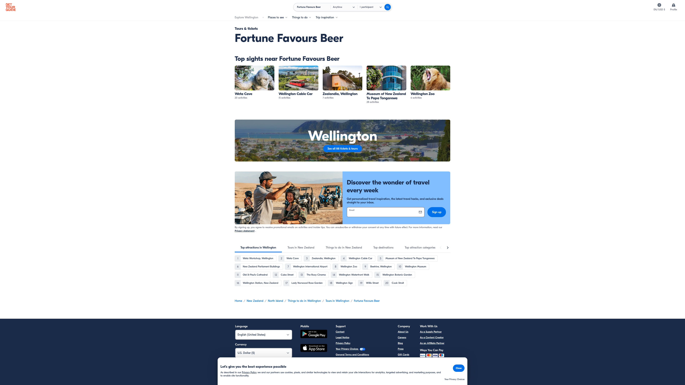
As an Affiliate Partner (432, 343)
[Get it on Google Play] (313, 334)
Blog (400, 343)
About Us (403, 331)
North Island (275, 300)
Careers (402, 337)
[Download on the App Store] (313, 348)
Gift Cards (403, 354)
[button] (254, 83)
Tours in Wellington (337, 300)
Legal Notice (342, 337)
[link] (254, 83)
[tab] (258, 247)
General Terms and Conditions (352, 354)
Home (238, 300)
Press (401, 348)
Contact (340, 331)
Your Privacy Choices (347, 348)
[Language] (659, 5)
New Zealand (255, 300)
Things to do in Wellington (304, 300)
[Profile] (673, 5)
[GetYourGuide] (11, 7)
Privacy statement (245, 230)
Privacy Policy (343, 343)
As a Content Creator (432, 337)
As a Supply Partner (431, 331)
